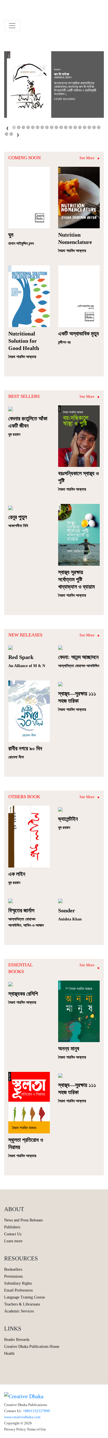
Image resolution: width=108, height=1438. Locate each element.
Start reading (64, 99)
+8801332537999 (36, 1411)
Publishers (12, 1227)
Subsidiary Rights (18, 1283)
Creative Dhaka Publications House (31, 1346)
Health (9, 1353)
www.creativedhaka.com (22, 1417)
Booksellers (13, 1269)
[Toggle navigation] (12, 25)
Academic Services (19, 1311)
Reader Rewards (16, 1339)
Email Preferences (18, 1290)
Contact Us (12, 1234)
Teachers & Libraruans (22, 1304)
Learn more (13, 1241)
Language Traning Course (24, 1297)
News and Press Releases (23, 1220)
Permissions (13, 1276)
